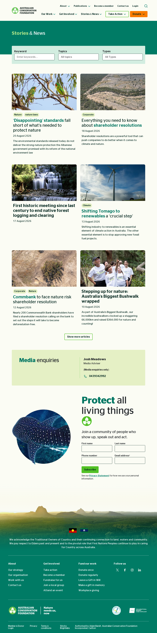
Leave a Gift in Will (89, 580)
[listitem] (44, 115)
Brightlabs (65, 628)
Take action (50, 570)
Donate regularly (88, 575)
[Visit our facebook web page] (124, 570)
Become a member (54, 575)
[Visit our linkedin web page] (139, 570)
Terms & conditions (46, 627)
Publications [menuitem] (80, 6)
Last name (120, 444)
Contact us (14, 585)
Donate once (86, 570)
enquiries (39, 360)
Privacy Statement (99, 476)
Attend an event (53, 590)
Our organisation (18, 575)
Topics (62, 51)
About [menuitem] (63, 6)
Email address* (122, 456)
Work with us (16, 580)
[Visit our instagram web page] (132, 570)
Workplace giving (88, 590)
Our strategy (15, 570)
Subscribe (90, 469)
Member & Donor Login (16, 627)
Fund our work (87, 563)
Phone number (89, 456)
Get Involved (66, 14)
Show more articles (78, 337)
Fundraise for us (52, 580)
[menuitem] (50, 14)
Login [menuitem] (135, 6)
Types (106, 51)
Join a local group (53, 585)
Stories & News (90, 14)
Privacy (33, 626)
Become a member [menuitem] (104, 6)
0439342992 (97, 376)
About (12, 563)
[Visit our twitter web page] (117, 570)
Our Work (46, 14)
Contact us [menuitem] (123, 6)
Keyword (20, 51)
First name (87, 444)
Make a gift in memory (91, 585)
